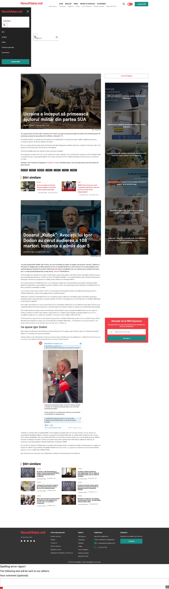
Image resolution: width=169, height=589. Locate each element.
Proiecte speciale (87, 4)
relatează (56, 271)
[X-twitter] (24, 541)
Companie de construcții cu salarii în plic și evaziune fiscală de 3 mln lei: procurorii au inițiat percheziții (47, 487)
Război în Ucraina (28, 108)
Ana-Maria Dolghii (42, 192)
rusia (49, 170)
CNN (61, 136)
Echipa (53, 539)
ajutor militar (24, 170)
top (65, 170)
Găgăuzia (70, 6)
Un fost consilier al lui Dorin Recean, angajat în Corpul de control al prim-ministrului (46, 187)
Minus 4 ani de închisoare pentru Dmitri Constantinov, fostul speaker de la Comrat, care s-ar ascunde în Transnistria (48, 501)
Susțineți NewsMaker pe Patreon (62, 553)
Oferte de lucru (56, 546)
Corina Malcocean (83, 195)
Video (76, 4)
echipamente (40, 170)
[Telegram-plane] (34, 541)
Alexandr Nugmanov (83, 504)
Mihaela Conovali (28, 125)
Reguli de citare (56, 549)
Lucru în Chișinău (126, 76)
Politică (39, 182)
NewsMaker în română (52, 163)
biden (32, 170)
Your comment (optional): (14, 575)
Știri (61, 4)
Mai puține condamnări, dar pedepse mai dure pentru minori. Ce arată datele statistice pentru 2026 (89, 500)
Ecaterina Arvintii (41, 505)
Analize (68, 4)
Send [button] (1, 588)
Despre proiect (56, 536)
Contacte (54, 543)
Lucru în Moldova (87, 6)
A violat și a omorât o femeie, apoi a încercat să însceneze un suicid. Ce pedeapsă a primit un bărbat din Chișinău (88, 487)
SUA (57, 170)
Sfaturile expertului (99, 6)
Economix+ (101, 4)
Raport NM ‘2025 (111, 6)
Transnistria (62, 6)
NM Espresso (53, 6)
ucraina (73, 170)
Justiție (77, 6)
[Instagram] (28, 541)
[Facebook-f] (21, 541)
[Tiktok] (31, 541)
